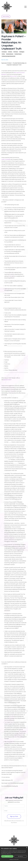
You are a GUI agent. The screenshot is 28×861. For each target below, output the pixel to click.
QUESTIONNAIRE (5, 159)
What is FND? (13, 76)
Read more (9, 853)
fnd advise (10, 51)
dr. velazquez (4, 51)
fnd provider (15, 51)
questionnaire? (8, 379)
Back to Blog (6, 16)
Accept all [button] (7, 856)
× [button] (26, 847)
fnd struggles (21, 51)
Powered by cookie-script (14, 859)
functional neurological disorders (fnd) (8, 56)
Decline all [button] (20, 856)
